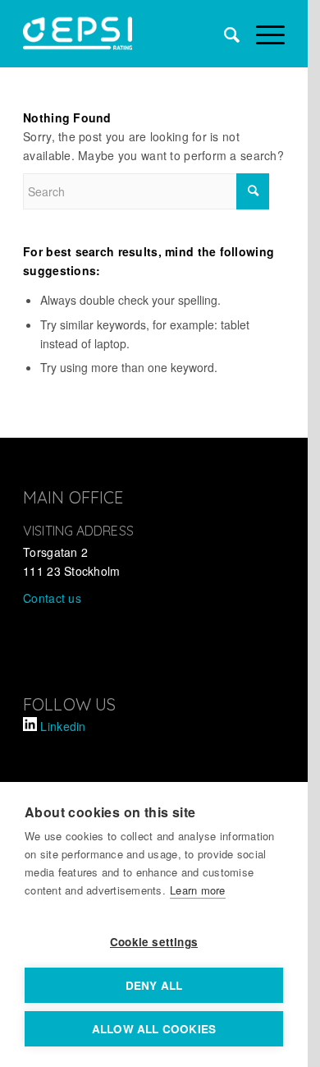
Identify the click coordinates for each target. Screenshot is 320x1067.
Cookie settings (154, 942)
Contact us (52, 598)
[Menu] (262, 34)
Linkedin (62, 726)
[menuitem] (224, 34)
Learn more (198, 890)
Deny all (154, 985)
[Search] (224, 34)
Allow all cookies (154, 1029)
